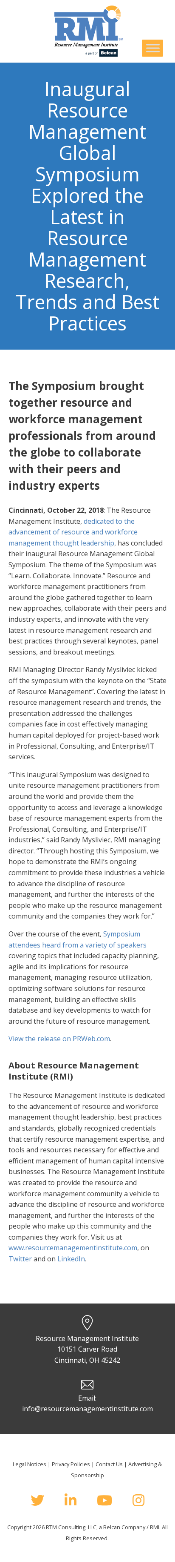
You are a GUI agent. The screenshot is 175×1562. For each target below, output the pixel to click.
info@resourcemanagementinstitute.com (87, 1408)
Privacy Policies (71, 1464)
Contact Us (109, 1464)
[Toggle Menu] (153, 48)
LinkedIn (71, 1258)
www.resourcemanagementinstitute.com (72, 1247)
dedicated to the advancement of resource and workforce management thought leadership (73, 532)
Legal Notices (29, 1464)
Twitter (20, 1258)
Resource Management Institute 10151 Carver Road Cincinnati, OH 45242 (87, 1349)
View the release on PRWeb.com (59, 1038)
